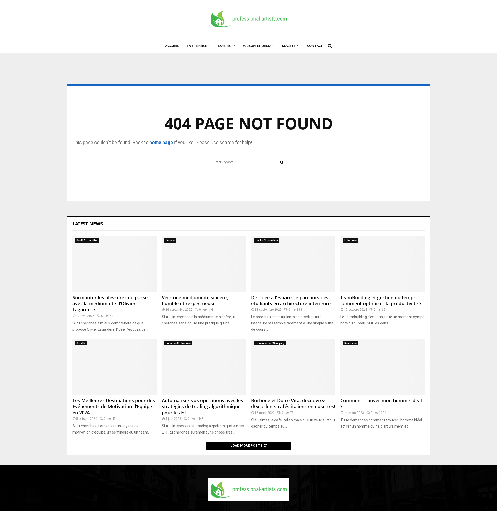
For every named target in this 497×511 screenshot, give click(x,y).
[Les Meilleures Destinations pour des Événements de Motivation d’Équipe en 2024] (114, 367)
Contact (315, 45)
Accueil (172, 45)
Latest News (87, 224)
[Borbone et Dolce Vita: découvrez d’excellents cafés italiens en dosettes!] (293, 367)
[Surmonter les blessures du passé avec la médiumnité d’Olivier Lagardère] (114, 264)
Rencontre (350, 343)
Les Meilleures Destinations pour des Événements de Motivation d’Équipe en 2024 (113, 406)
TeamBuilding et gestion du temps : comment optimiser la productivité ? (380, 300)
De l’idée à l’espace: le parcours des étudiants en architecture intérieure (291, 300)
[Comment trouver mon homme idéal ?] (382, 367)
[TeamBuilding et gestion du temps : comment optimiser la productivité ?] (382, 264)
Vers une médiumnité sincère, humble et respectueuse (195, 300)
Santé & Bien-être (87, 240)
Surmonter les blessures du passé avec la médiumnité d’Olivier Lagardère (110, 303)
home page (161, 142)
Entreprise (197, 45)
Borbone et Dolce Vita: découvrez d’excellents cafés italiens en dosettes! (293, 403)
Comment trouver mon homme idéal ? (381, 403)
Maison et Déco (256, 45)
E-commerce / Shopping (269, 343)
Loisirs (224, 45)
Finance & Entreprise (178, 343)
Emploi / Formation (266, 240)
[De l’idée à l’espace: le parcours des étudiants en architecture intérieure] (293, 264)
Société (288, 45)
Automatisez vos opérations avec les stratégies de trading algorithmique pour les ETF (202, 406)
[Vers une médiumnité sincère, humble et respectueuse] (204, 264)
